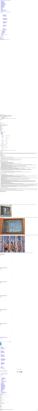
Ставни (3, 26)
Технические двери (2, 363)
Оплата (1, 133)
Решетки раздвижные (3, 356)
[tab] (19, 132)
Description (2, 134)
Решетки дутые (4, 15)
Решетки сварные (2, 39)
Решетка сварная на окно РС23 (3, 267)
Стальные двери (2, 360)
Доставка (2, 132)
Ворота (1, 367)
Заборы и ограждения (5, 25)
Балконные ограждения (5, 18)
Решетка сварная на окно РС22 (3, 337)
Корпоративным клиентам (3, 348)
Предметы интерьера (5, 29)
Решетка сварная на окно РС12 (3, 295)
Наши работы (2, 347)
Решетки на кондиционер (5, 19)
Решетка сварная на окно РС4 (3, 323)
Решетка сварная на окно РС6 (3, 309)
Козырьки (2, 364)
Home (0, 39)
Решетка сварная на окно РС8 (3, 281)
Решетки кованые (4, 409)
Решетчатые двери (4, 22)
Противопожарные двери (5, 21)
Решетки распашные (11, 409)
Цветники (4, 28)
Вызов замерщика (2, 352)
